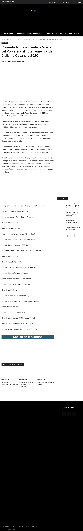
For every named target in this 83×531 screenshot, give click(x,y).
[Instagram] (60, 2)
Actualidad (9, 39)
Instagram (66, 2)
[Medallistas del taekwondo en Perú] (46, 374)
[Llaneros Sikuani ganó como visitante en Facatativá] (27, 374)
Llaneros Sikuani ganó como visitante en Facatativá (26, 384)
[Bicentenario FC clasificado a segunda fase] (10, 374)
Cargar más (68, 236)
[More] (42, 67)
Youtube (78, 2)
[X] (32, 67)
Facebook (52, 2)
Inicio (3, 39)
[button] (78, 7)
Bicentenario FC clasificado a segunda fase (72, 205)
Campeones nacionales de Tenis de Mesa (73, 228)
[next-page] (6, 391)
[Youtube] (73, 2)
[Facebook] (47, 2)
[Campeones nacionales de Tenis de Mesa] (60, 229)
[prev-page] (3, 391)
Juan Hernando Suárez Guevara (13, 61)
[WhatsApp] (37, 67)
